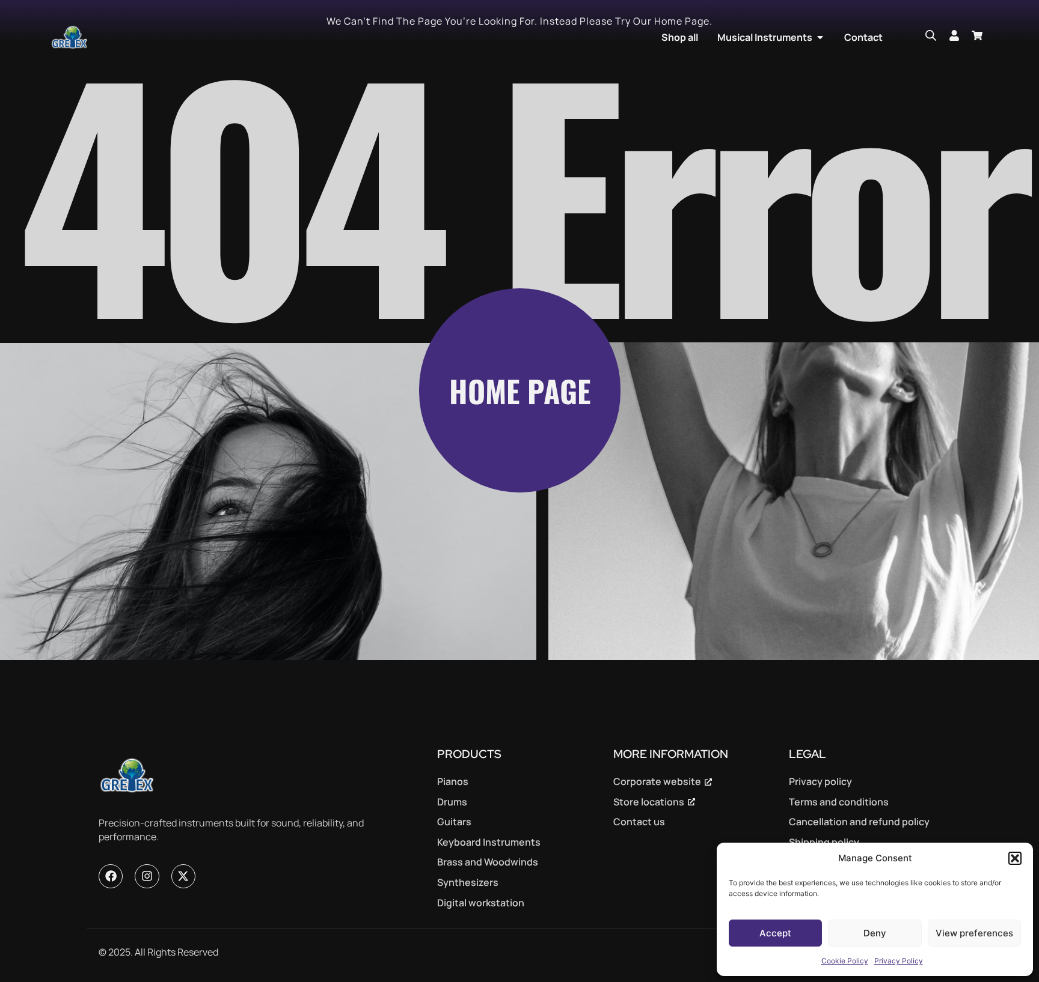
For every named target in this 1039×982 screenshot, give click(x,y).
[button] (1015, 858)
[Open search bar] (931, 35)
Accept (775, 933)
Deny (874, 933)
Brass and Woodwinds (487, 861)
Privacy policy (820, 781)
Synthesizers (467, 882)
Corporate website (657, 781)
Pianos (452, 781)
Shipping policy (824, 842)
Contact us (639, 821)
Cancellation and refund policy (859, 821)
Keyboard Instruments (489, 842)
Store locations (648, 801)
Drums (452, 801)
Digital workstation (480, 902)
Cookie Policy (844, 960)
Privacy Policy (898, 960)
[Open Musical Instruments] (820, 37)
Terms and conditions (839, 801)
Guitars (454, 821)
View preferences (974, 933)
